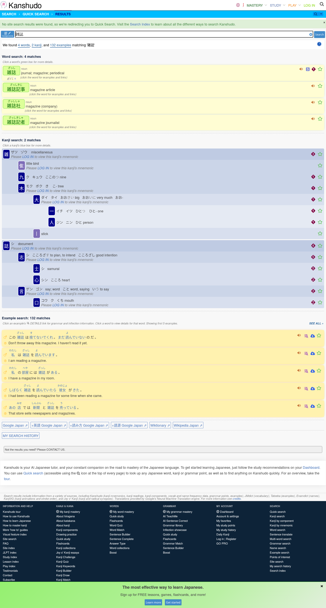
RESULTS (63, 14)
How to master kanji (15, 525)
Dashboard (311, 467)
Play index (9, 566)
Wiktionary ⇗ (160, 425)
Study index (10, 557)
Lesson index (11, 561)
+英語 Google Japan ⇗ (49, 425)
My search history (280, 566)
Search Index (140, 24)
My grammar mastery (179, 512)
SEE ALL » (316, 323)
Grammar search (280, 543)
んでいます (45, 354)
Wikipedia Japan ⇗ (188, 425)
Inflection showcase (175, 530)
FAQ (5, 543)
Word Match (117, 530)
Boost (113, 552)
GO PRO (222, 543)
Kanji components (67, 530)
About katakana (65, 521)
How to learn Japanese (17, 521)
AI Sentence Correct (175, 521)
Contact (7, 575)
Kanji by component (282, 521)
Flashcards (62, 543)
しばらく (15, 389)
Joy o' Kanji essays (67, 552)
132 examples (60, 44)
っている (68, 407)
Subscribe (9, 580)
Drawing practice (66, 534)
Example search (279, 552)
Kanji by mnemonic (281, 525)
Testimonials (10, 570)
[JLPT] (243, 5)
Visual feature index (15, 534)
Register (231, 539)
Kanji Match (63, 580)
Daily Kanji (222, 534)
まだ (61, 337)
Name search (278, 548)
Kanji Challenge (65, 557)
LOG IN (309, 5)
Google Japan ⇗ (15, 425)
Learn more (153, 602)
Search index (278, 570)
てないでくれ (41, 337)
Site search (9, 539)
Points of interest (280, 557)
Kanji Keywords (65, 566)
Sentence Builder (120, 534)
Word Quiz (116, 525)
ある (54, 372)
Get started (173, 602)
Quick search (33, 472)
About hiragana (65, 516)
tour (7, 478)
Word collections (119, 548)
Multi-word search (280, 539)
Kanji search (277, 516)
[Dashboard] (238, 5)
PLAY (292, 5)
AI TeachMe (170, 516)
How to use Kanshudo (16, 516)
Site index (9, 548)
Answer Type (117, 543)
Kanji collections (65, 548)
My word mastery (123, 512)
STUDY (275, 5)
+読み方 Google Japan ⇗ (89, 425)
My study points (225, 525)
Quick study (63, 539)
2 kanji (37, 44)
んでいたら (46, 389)
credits (237, 498)
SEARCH (9, 14)
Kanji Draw (63, 575)
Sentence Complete (122, 539)
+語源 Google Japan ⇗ (129, 425)
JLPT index (9, 552)
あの (12, 407)
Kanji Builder (64, 570)
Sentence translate (281, 534)
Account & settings (227, 516)
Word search (277, 530)
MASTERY (255, 5)
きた (76, 389)
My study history (226, 530)
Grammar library (173, 525)
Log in (220, 539)
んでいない (75, 337)
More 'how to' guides (15, 530)
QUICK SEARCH (36, 14)
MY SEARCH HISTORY (20, 435)
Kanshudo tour (12, 512)
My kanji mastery (69, 512)
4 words (24, 44)
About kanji (63, 525)
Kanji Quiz (62, 561)
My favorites (223, 521)
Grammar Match (173, 543)
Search (319, 34)
